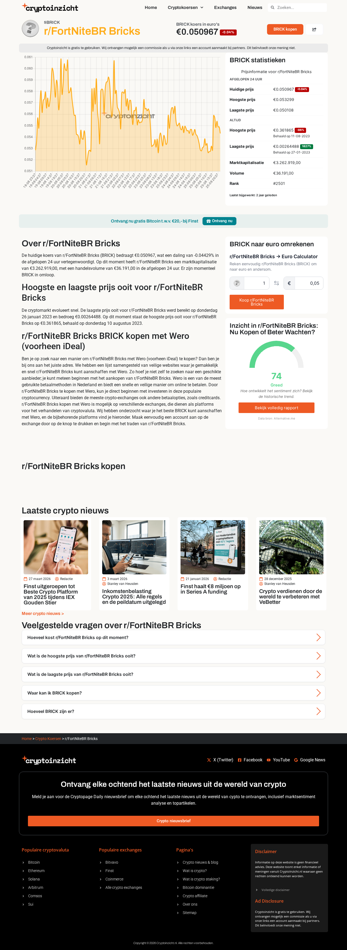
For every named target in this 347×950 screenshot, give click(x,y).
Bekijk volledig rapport (276, 407)
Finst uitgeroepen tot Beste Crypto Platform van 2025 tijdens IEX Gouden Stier (51, 594)
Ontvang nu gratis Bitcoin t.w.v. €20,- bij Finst (154, 221)
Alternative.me (284, 418)
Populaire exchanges (120, 850)
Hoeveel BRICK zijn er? (50, 711)
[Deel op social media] (314, 29)
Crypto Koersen (48, 738)
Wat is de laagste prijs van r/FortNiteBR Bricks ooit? (80, 674)
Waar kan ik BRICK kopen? (54, 693)
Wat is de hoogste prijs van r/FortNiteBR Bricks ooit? (81, 656)
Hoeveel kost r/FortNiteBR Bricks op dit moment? (77, 637)
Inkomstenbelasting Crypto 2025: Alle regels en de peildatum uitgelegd (134, 596)
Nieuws (255, 7)
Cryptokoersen (183, 7)
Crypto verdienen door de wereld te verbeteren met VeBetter (290, 596)
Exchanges (225, 7)
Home (151, 7)
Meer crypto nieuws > (43, 613)
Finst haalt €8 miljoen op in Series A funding (211, 589)
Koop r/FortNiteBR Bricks (256, 302)
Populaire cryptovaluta (45, 850)
